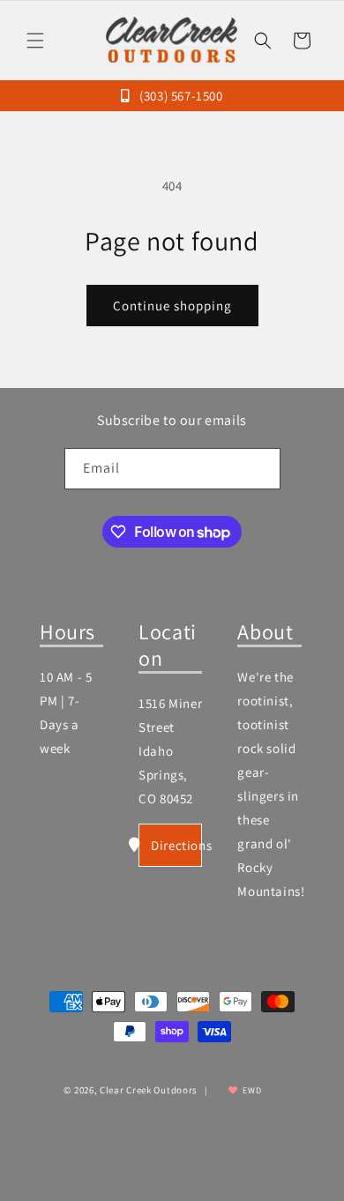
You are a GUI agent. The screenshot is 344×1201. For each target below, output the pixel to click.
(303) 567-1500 (179, 95)
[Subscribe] (260, 468)
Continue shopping (172, 305)
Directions (176, 845)
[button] (35, 40)
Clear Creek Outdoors (149, 1090)
